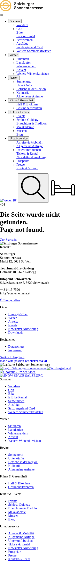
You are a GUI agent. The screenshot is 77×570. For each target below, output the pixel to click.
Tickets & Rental (19, 544)
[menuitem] (15, 21)
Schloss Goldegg (19, 504)
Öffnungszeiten (10, 300)
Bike (11, 393)
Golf (11, 390)
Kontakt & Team (19, 559)
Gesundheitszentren (21, 487)
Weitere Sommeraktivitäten (25, 412)
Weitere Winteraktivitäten (24, 440)
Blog (11, 519)
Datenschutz (16, 346)
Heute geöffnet (18, 314)
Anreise (13, 321)
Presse (12, 555)
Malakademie (17, 512)
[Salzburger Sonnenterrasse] (21, 10)
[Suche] (33, 187)
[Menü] (1, 15)
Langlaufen (15, 429)
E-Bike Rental (17, 397)
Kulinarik (14, 465)
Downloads (15, 332)
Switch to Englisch (12, 357)
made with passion (23, 361)
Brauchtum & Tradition (23, 508)
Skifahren (14, 426)
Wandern (14, 386)
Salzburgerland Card (21, 408)
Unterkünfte (16, 458)
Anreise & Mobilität (21, 533)
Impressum (15, 350)
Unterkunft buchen (20, 540)
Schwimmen (16, 401)
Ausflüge (14, 404)
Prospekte (14, 551)
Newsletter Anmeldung (23, 329)
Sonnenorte (15, 454)
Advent (13, 437)
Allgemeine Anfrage (21, 469)
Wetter (12, 318)
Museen (13, 515)
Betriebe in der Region (23, 462)
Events (12, 325)
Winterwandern (18, 433)
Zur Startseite (8, 239)
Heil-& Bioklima (19, 483)
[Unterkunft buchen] (63, 200)
